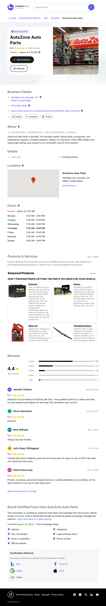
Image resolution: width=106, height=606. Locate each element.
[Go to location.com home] (18, 7)
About (37, 594)
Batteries (33, 284)
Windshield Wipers (82, 326)
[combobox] (63, 7)
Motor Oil (33, 326)
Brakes (77, 284)
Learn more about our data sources (34, 519)
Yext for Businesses (24, 594)
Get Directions (69, 185)
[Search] (91, 7)
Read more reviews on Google (22, 491)
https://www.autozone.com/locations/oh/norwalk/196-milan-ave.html (45, 111)
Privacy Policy (57, 594)
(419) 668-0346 (19, 105)
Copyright (45, 594)
